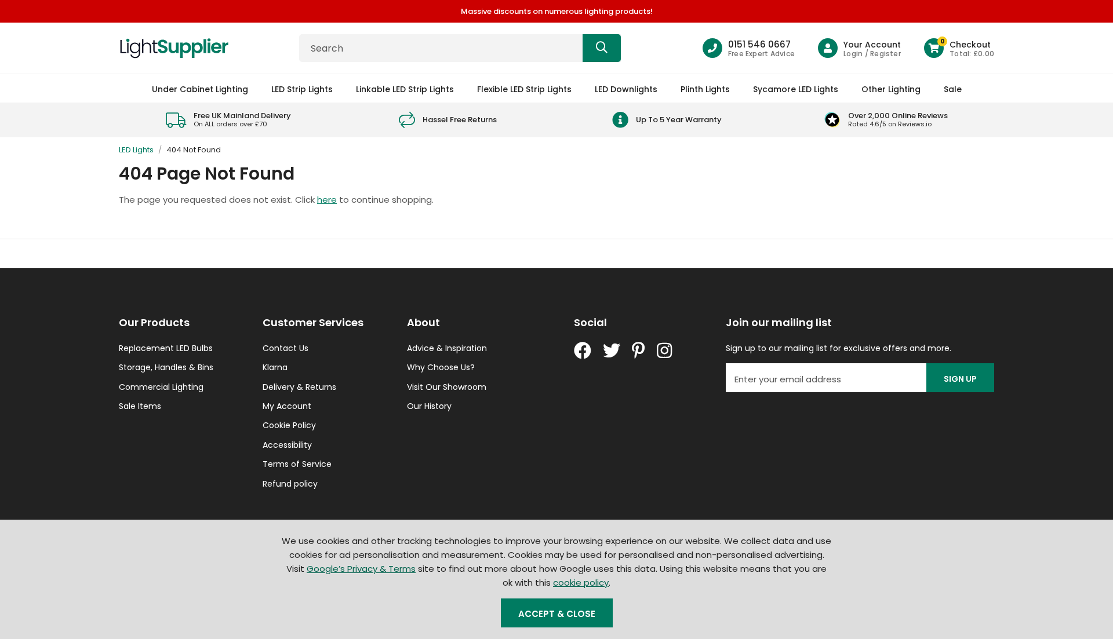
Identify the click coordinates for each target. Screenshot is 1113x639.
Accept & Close (556, 614)
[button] (959, 48)
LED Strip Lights (302, 89)
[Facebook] (582, 350)
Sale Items (140, 406)
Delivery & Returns (299, 387)
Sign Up (960, 379)
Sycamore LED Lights (795, 89)
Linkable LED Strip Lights (405, 89)
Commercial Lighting (161, 387)
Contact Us (285, 348)
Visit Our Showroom (446, 387)
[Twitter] (611, 350)
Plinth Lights (705, 89)
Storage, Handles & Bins (166, 367)
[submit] (602, 48)
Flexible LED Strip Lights (524, 89)
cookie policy (581, 582)
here (327, 199)
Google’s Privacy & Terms (361, 569)
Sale (953, 89)
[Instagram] (665, 350)
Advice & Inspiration (447, 348)
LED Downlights (626, 89)
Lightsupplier (174, 48)
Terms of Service (297, 464)
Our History (429, 406)
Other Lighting (891, 89)
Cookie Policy (289, 425)
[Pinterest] (638, 350)
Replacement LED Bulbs (166, 348)
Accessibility (287, 445)
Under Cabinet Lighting (200, 89)
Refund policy (290, 484)
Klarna (275, 367)
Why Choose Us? (441, 367)
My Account (287, 406)
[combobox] (460, 48)
